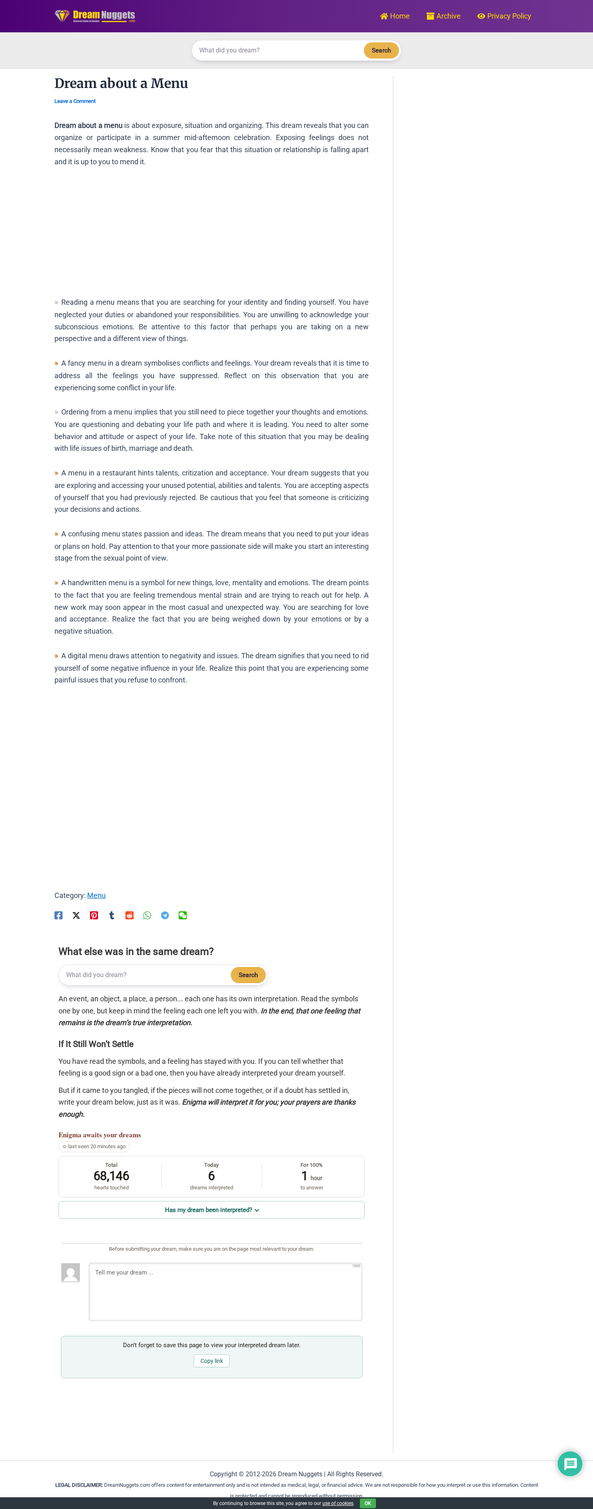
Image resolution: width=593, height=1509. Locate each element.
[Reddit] (129, 914)
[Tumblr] (112, 914)
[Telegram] (165, 914)
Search (381, 50)
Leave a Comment (75, 101)
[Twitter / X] (76, 914)
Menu (96, 895)
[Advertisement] (211, 235)
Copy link (211, 1361)
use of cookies (337, 1503)
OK (368, 1503)
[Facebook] (58, 914)
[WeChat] (183, 914)
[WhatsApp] (147, 914)
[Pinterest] (94, 914)
